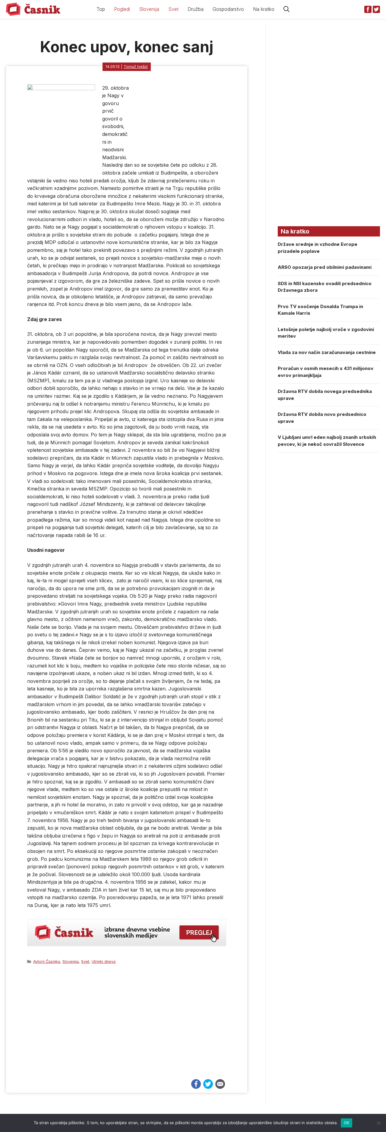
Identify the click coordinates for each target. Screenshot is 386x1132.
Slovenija (149, 9)
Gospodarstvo (228, 9)
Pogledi (122, 9)
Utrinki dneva (103, 961)
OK (347, 1122)
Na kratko (263, 9)
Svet (173, 9)
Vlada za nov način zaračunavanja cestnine (327, 352)
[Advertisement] (126, 1024)
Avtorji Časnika (46, 961)
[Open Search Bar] (286, 9)
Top (100, 9)
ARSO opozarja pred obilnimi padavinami (325, 267)
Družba (196, 9)
